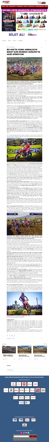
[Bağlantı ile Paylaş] (14, 335)
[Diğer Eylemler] (41, 47)
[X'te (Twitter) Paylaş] (9, 335)
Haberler (9, 40)
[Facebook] (24, 433)
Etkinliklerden (20, 40)
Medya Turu (14, 40)
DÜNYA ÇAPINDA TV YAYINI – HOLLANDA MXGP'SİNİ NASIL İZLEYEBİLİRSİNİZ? (8, 356)
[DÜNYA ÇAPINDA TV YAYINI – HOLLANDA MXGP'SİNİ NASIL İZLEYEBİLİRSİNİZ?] (9, 349)
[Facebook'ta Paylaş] (7, 335)
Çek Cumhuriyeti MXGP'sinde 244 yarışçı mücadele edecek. (24, 356)
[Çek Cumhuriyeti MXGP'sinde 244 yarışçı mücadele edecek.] (24, 349)
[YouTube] (26, 433)
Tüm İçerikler (4, 40)
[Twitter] (28, 433)
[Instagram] (21, 433)
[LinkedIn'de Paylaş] (11, 335)
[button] (45, 40)
